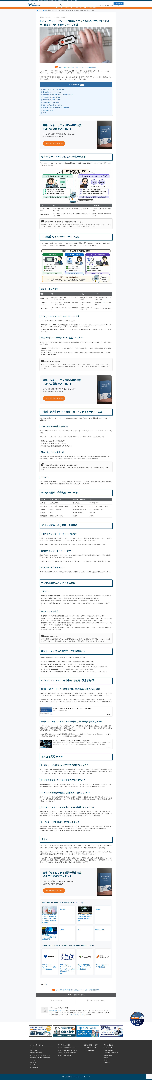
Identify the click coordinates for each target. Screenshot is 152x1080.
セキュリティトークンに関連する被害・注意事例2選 (55, 107)
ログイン (109, 3)
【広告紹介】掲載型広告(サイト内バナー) (67, 1050)
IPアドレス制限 (99, 929)
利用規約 (106, 1057)
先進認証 (62, 909)
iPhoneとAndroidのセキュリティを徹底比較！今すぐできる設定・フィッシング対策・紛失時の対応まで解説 (49, 918)
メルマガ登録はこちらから (54, 143)
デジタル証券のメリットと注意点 (50, 102)
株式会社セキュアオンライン (57, 1010)
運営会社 (106, 1060)
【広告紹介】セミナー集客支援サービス (66, 1052)
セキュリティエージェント (77, 1014)
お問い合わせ (107, 1062)
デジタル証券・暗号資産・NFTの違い (51, 97)
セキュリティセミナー (35, 1062)
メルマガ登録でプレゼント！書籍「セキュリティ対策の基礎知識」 (79, 7)
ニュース (117, 5)
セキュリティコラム (34, 1060)
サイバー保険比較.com (89, 1050)
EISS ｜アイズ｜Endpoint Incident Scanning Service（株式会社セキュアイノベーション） (67, 969)
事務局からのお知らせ (109, 1050)
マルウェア (105, 302)
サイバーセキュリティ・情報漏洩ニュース (40, 1055)
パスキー (97, 909)
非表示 (82, 84)
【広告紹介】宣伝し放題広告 (64, 1055)
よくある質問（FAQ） (47, 110)
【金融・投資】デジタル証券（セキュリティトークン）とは (57, 94)
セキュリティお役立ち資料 (36, 1052)
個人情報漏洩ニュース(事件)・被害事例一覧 (40, 1057)
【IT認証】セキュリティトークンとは (51, 92)
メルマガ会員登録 (34, 1067)
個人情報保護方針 (108, 1055)
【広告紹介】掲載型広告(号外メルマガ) (66, 1047)
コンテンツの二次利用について (111, 1052)
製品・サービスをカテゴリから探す (105, 5)
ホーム (31, 1047)
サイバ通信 (32, 1064)
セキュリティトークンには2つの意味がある (52, 89)
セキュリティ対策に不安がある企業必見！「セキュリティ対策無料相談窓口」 (78, 990)
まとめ (43, 112)
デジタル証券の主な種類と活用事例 (50, 99)
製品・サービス (33, 1050)
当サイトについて (108, 1047)
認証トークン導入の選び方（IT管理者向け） (53, 105)
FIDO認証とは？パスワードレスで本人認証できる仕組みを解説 (49, 937)
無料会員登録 (119, 3)
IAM (79, 929)
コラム (122, 5)
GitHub (62, 929)
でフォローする (57, 1000)
